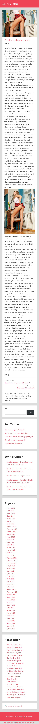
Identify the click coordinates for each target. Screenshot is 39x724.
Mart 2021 (10, 602)
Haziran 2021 (11, 595)
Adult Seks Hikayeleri (14, 645)
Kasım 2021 (11, 581)
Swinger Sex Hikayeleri (15, 687)
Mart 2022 (10, 571)
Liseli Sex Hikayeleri (14, 674)
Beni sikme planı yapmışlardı (15, 440)
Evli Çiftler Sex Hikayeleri (15, 663)
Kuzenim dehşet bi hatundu (15, 430)
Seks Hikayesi (11, 682)
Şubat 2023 (11, 542)
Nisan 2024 (11, 508)
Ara (6, 408)
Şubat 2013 (11, 629)
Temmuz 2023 (12, 529)
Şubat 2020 (11, 618)
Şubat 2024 (11, 513)
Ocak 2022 (10, 576)
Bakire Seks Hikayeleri (14, 655)
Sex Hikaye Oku (12, 684)
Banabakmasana (12, 462)
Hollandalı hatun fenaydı (13, 443)
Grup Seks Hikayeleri (14, 668)
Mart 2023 (10, 540)
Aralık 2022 (11, 547)
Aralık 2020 (11, 610)
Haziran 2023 (11, 532)
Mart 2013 (10, 626)
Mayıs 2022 (11, 566)
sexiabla (23, 394)
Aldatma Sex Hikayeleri (15, 650)
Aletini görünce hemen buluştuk (16, 433)
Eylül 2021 (10, 587)
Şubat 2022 (11, 574)
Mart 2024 (10, 511)
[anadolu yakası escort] (13, 706)
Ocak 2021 (10, 608)
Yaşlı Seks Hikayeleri (14, 697)
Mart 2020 (10, 616)
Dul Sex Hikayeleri (13, 658)
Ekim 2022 (10, 553)
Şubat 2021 (11, 605)
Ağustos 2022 (11, 558)
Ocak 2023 (10, 545)
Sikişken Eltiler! (25, 476)
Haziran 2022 (11, 563)
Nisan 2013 (11, 623)
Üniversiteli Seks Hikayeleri (16, 692)
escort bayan (29, 723)
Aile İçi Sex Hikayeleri (14, 647)
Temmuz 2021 (12, 592)
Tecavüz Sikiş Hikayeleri (15, 689)
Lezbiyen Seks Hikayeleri (12, 396)
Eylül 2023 (10, 524)
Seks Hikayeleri (25, 396)
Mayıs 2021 (11, 597)
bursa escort (19, 723)
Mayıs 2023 (11, 534)
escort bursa (8, 723)
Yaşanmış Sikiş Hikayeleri (13, 398)
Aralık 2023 (11, 519)
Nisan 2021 (11, 600)
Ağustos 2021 (11, 589)
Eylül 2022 (10, 555)
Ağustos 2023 (11, 526)
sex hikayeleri (10, 4)
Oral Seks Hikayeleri (14, 676)
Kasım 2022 (11, 550)
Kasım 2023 (11, 521)
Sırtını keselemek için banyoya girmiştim (19, 437)
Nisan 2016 (11, 621)
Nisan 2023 (11, 537)
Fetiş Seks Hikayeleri (14, 666)
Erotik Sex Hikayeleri (14, 661)
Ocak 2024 (10, 516)
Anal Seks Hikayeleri (14, 653)
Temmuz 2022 (12, 561)
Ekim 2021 (10, 584)
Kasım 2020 (11, 613)
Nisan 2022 (11, 568)
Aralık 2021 (11, 579)
